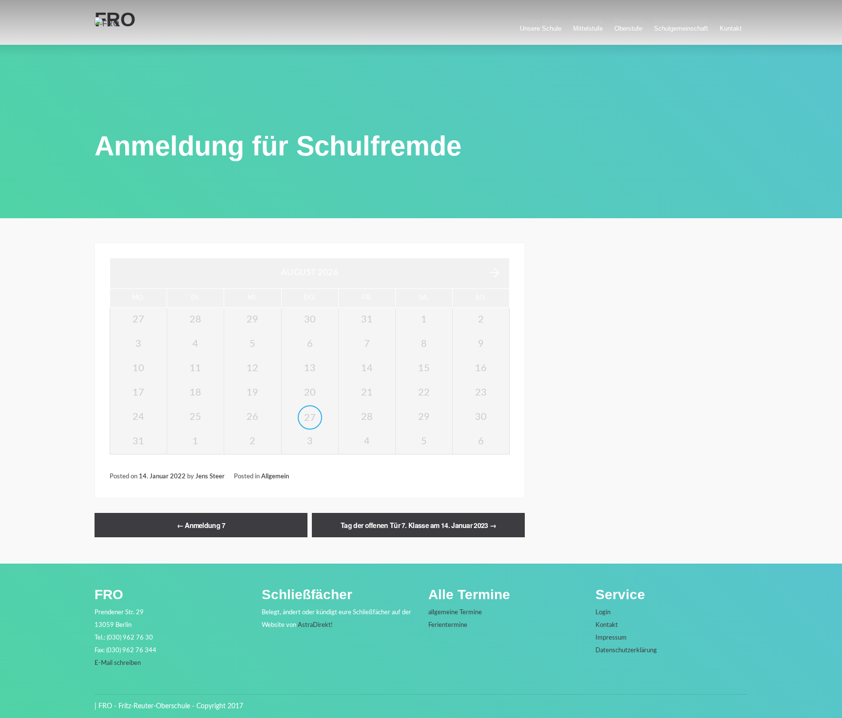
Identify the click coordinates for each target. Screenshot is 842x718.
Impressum (611, 638)
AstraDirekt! (315, 625)
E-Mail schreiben (118, 663)
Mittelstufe (588, 28)
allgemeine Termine (455, 612)
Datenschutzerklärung (626, 650)
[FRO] (107, 23)
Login (603, 612)
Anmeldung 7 (201, 525)
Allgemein (275, 476)
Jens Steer (210, 476)
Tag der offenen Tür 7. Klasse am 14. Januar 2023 (418, 525)
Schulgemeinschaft (681, 28)
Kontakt (731, 28)
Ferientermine (447, 625)
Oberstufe (628, 28)
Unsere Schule (540, 28)
